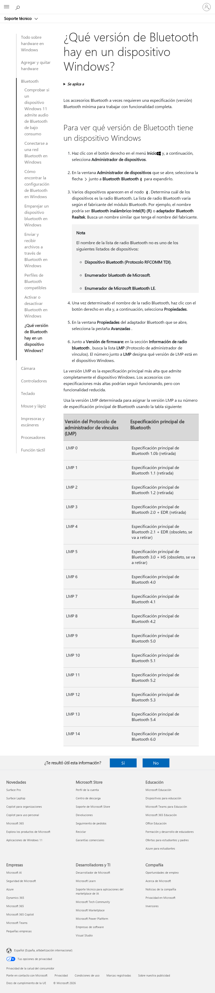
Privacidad (61, 975)
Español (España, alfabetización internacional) (43, 950)
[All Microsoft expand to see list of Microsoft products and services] (6, 7)
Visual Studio (84, 935)
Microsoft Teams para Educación (166, 806)
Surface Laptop (15, 798)
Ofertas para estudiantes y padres (167, 840)
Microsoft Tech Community (93, 902)
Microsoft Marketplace (90, 910)
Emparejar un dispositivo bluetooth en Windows (36, 215)
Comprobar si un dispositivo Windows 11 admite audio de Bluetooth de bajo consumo (36, 111)
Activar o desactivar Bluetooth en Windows (35, 306)
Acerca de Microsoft (158, 881)
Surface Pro (13, 790)
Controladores (34, 380)
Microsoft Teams (17, 923)
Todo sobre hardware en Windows (32, 43)
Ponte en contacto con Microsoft (26, 975)
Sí (123, 763)
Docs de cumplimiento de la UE (26, 983)
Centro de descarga (88, 798)
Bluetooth (30, 81)
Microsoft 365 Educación (161, 815)
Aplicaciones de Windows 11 (24, 840)
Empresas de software (90, 927)
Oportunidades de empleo (162, 872)
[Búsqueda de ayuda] (18, 7)
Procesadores (33, 437)
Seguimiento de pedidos (91, 823)
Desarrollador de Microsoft (93, 872)
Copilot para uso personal (22, 815)
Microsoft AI (14, 872)
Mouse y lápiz (33, 406)
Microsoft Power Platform (92, 919)
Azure (10, 889)
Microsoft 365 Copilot (20, 914)
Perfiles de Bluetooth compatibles (35, 281)
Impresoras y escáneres (33, 421)
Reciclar (81, 832)
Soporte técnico (18, 18)
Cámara (28, 368)
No (156, 763)
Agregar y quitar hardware (36, 65)
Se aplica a (75, 83)
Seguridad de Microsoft (21, 881)
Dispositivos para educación (163, 798)
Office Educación (156, 823)
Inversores (152, 906)
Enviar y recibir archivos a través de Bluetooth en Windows (35, 249)
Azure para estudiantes (160, 848)
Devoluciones (84, 815)
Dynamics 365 (15, 898)
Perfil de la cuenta (87, 790)
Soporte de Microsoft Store (93, 806)
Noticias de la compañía (161, 889)
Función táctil (33, 450)
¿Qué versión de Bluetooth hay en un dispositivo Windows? (36, 337)
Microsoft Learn (86, 881)
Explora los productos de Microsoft (28, 832)
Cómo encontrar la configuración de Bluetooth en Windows (36, 184)
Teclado (28, 393)
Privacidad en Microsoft (160, 898)
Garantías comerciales (90, 840)
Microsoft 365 (15, 823)
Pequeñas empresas (19, 931)
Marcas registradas (118, 975)
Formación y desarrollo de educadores (170, 832)
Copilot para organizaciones (24, 806)
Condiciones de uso (87, 975)
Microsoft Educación (158, 790)
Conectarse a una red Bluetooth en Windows (36, 152)
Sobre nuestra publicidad (154, 975)
